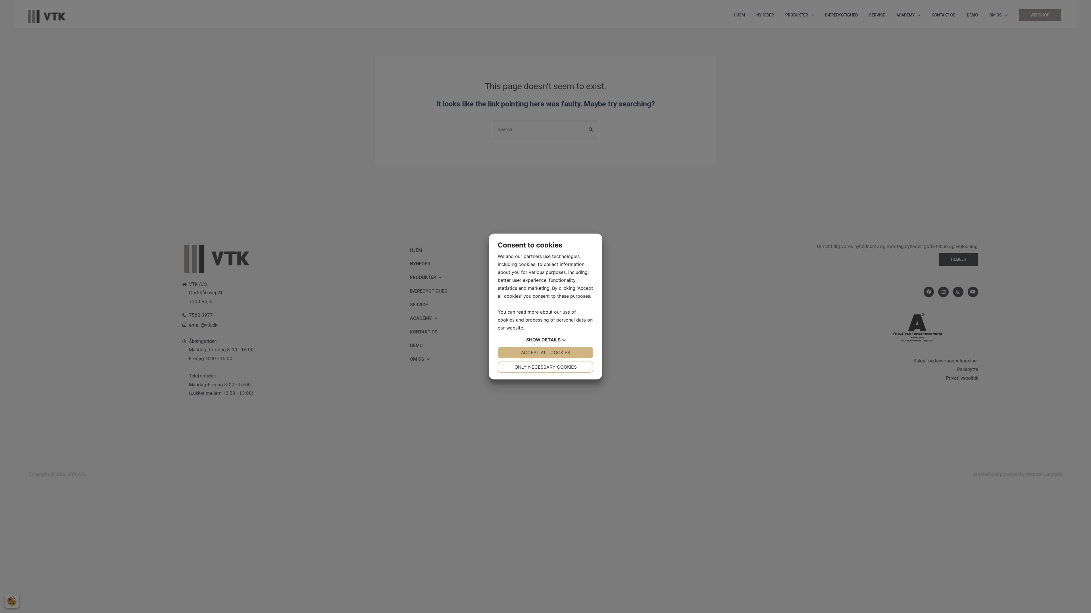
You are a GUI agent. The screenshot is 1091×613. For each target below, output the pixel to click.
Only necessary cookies (546, 367)
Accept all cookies (545, 352)
